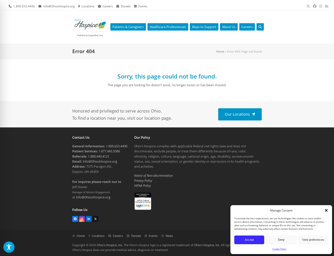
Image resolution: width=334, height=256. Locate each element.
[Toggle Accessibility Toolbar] (9, 247)
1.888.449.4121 (98, 156)
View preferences (313, 239)
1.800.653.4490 (24, 6)
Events (142, 6)
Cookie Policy (279, 249)
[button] (326, 210)
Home (220, 51)
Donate (125, 6)
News (169, 236)
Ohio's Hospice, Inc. (110, 245)
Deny (281, 239)
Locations (88, 6)
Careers (108, 6)
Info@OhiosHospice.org (59, 6)
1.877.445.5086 (109, 151)
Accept (249, 239)
